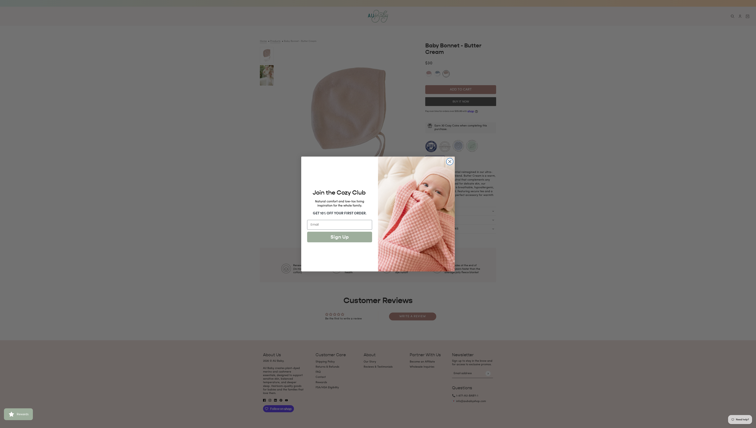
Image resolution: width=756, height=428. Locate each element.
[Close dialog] (449, 161)
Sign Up (340, 237)
